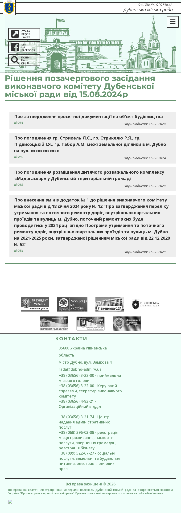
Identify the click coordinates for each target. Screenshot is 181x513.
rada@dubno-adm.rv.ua (80, 369)
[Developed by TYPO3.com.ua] (90, 502)
